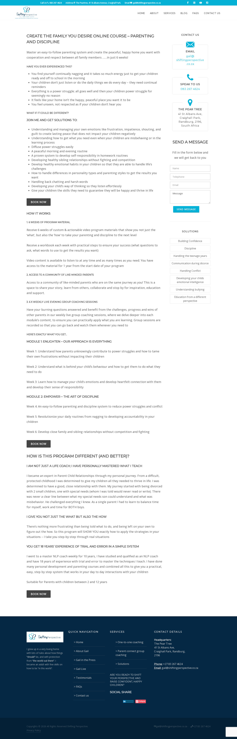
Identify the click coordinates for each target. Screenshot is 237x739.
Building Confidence (190, 241)
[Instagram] (207, 3)
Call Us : (51, 2)
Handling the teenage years (190, 256)
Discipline (190, 248)
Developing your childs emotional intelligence (190, 280)
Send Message (186, 209)
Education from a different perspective (190, 299)
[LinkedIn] (194, 3)
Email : (143, 2)
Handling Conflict (190, 271)
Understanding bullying (190, 289)
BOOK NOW (38, 202)
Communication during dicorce (190, 263)
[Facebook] (188, 3)
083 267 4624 (190, 89)
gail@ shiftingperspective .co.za (190, 60)
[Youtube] (201, 3)
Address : (93, 2)
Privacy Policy (34, 730)
